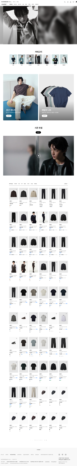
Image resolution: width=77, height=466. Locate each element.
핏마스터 (15, 4)
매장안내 (36, 4)
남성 (23, 4)
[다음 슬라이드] (69, 25)
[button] (38, 156)
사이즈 (28, 183)
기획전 (29, 4)
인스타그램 (59, 454)
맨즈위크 (19, 4)
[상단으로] (71, 463)
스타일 (32, 183)
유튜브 (65, 454)
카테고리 (15, 183)
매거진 (33, 4)
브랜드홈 (10, 4)
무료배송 (35, 183)
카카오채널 (62, 454)
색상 (19, 183)
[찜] (16, 189)
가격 (21, 183)
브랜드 (25, 183)
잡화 (26, 4)
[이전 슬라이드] (7, 25)
